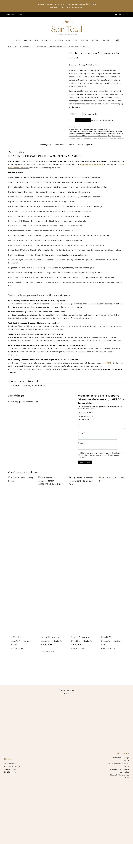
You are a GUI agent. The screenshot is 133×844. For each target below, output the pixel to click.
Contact (96, 40)
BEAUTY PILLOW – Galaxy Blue (111, 641)
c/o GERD (82, 129)
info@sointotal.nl (11, 769)
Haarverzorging (91, 129)
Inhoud (72, 114)
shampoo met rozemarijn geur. (95, 138)
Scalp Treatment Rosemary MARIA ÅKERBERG (51, 641)
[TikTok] (123, 14)
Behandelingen (31, 40)
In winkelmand (83, 120)
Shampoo (107, 129)
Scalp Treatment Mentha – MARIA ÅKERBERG (81, 641)
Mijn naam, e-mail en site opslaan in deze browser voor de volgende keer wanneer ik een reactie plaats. (101, 455)
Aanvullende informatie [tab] (63, 145)
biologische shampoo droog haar (85, 131)
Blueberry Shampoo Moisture (79, 133)
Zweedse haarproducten (115, 138)
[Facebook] (116, 14)
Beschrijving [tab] (45, 145)
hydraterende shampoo (99, 133)
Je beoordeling (86, 419)
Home (18, 40)
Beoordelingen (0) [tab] (85, 145)
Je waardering (85, 412)
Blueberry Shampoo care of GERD (110, 131)
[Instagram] (119, 14)
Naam (81, 433)
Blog (20, 14)
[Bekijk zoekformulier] (127, 14)
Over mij (10, 14)
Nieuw (101, 129)
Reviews (84, 40)
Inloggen (107, 40)
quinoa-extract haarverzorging (99, 136)
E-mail (82, 443)
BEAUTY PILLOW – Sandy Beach (20, 641)
